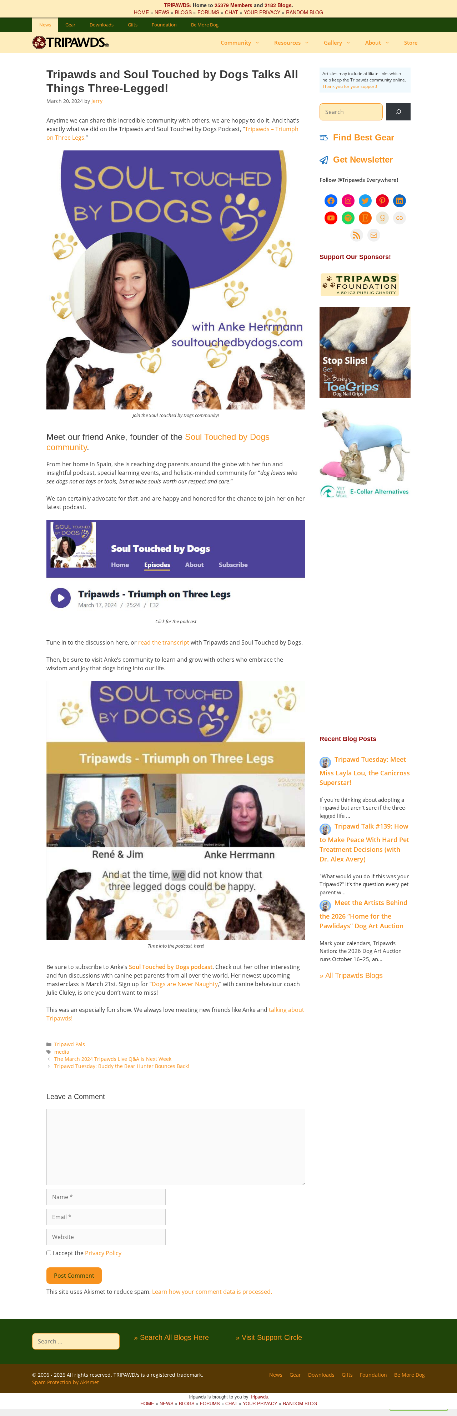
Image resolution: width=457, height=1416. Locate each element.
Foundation (164, 24)
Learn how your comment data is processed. (212, 1292)
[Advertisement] (365, 616)
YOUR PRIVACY (262, 12)
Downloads (102, 24)
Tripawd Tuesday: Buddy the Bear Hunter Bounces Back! (121, 1066)
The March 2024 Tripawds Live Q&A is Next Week (112, 1058)
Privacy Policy (103, 1253)
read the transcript (163, 642)
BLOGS (183, 12)
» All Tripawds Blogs (351, 975)
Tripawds (259, 1396)
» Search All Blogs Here (171, 1337)
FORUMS (208, 12)
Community (236, 42)
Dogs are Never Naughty (185, 984)
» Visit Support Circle (269, 1337)
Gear (70, 24)
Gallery (333, 42)
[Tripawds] (72, 42)
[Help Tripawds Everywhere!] (360, 294)
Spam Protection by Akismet (65, 1382)
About (373, 42)
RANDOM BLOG (304, 12)
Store (411, 42)
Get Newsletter (363, 159)
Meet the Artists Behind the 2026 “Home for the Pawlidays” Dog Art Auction (363, 914)
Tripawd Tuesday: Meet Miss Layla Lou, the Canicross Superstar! (365, 771)
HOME (141, 12)
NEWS (162, 12)
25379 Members (233, 5)
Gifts (132, 24)
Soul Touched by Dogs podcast (170, 967)
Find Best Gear (363, 137)
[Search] (398, 111)
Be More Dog (205, 24)
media (61, 1051)
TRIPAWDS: (177, 5)
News (45, 24)
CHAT (231, 12)
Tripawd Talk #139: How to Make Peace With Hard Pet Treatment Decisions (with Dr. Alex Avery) (364, 842)
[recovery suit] (365, 497)
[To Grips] (365, 395)
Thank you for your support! (349, 86)
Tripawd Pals (69, 1044)
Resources (287, 42)
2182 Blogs (278, 5)
